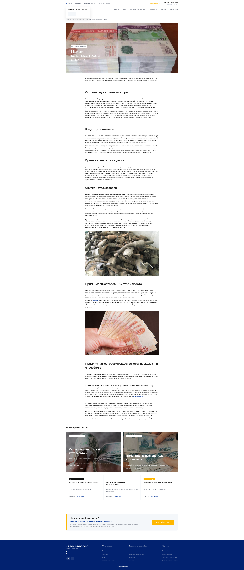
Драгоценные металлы (169, 557)
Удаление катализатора (138, 10)
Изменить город (82, 14)
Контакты (105, 557)
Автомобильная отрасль (170, 551)
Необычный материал (163, 522)
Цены (124, 10)
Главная (116, 10)
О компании (174, 10)
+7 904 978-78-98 (77, 546)
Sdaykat (95, 300)
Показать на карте (155, 3)
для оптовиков (138, 396)
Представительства (89, 3)
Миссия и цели (107, 551)
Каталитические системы (170, 561)
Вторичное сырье (167, 554)
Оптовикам (153, 10)
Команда (105, 554)
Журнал (163, 10)
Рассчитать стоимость (104, 3)
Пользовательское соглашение (75, 552)
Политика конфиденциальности (75, 554)
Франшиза (78, 3)
